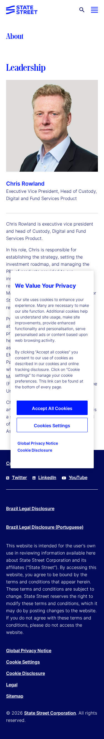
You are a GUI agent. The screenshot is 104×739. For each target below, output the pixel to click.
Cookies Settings (52, 425)
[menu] (94, 9)
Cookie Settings (23, 662)
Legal (11, 684)
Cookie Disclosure (25, 673)
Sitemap (14, 696)
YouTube (78, 477)
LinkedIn (47, 477)
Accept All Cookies (52, 408)
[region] (52, 369)
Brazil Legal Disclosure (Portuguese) (44, 527)
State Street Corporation (50, 713)
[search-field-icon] (81, 9)
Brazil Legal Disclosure (30, 508)
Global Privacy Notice (28, 650)
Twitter (19, 477)
